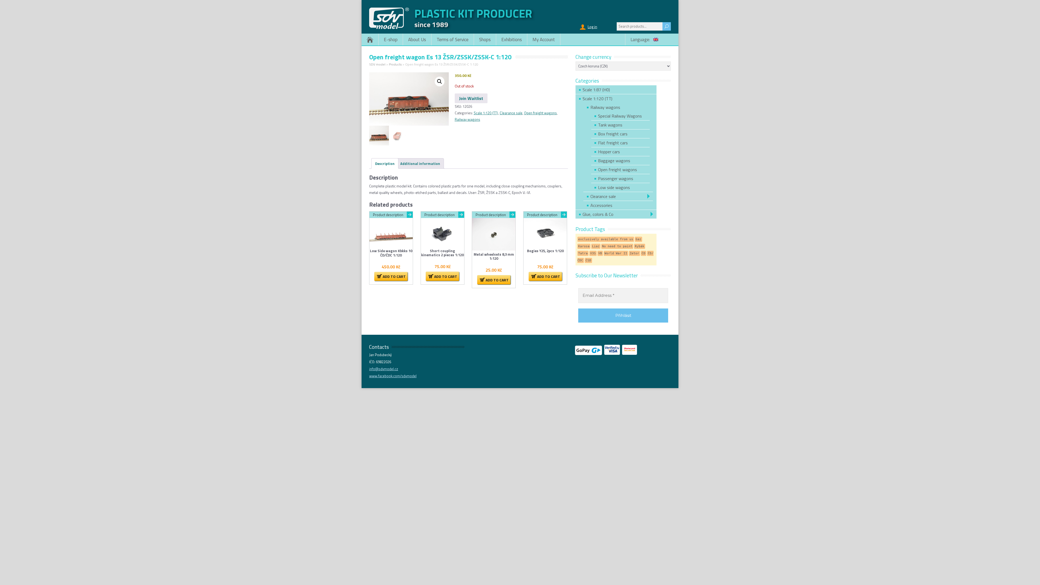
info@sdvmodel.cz (383, 369)
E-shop (391, 39)
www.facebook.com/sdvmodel (393, 376)
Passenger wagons (615, 178)
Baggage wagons (614, 160)
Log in (592, 27)
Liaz (596, 246)
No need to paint (617, 246)
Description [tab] (385, 163)
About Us (417, 39)
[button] (439, 81)
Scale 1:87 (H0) (596, 89)
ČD (643, 253)
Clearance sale (511, 113)
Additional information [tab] (420, 163)
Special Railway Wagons (620, 116)
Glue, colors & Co (598, 214)
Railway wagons (467, 119)
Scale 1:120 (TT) (486, 113)
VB (600, 253)
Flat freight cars (613, 142)
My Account (543, 39)
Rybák (639, 246)
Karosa (584, 246)
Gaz (638, 239)
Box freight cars (613, 134)
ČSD (588, 260)
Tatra (583, 253)
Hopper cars (609, 151)
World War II (615, 253)
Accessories (601, 205)
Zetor (634, 253)
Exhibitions (511, 39)
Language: (640, 39)
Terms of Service (453, 39)
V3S (593, 253)
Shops (485, 39)
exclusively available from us (605, 239)
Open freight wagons (540, 113)
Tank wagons (610, 125)
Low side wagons (614, 187)
